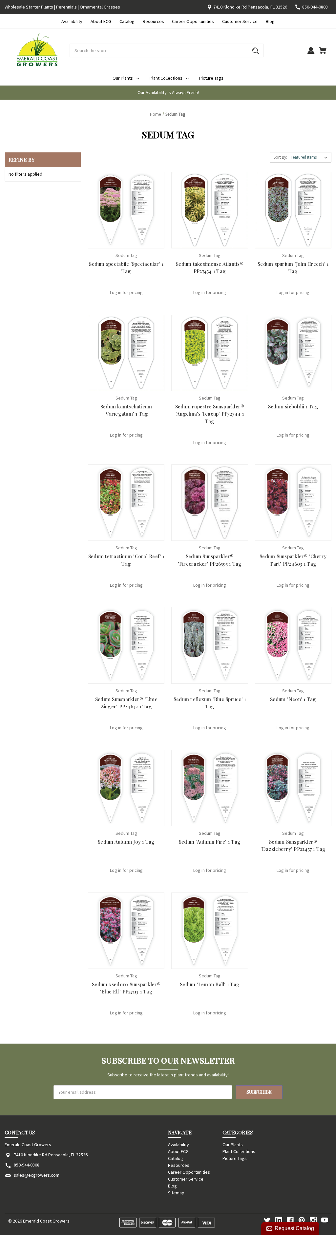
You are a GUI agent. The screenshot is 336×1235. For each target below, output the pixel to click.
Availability (71, 21)
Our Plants (123, 78)
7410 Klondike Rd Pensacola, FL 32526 (250, 7)
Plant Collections (166, 78)
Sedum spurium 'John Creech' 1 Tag (293, 268)
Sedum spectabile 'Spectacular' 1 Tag (126, 268)
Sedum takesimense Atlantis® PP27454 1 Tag (209, 268)
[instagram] (313, 1220)
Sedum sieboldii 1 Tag (293, 406)
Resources (153, 21)
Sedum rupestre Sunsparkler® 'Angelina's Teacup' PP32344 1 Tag (209, 413)
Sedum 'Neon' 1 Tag (293, 699)
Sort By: (280, 157)
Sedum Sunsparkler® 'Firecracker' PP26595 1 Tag (210, 560)
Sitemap (176, 1193)
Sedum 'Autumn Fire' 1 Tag (210, 841)
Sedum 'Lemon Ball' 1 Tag (210, 984)
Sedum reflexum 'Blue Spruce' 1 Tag (210, 703)
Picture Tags (211, 78)
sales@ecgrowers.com (36, 1175)
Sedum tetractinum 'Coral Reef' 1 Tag (126, 560)
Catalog (127, 21)
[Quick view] (117, 242)
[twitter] (267, 1220)
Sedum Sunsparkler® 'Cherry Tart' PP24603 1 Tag (293, 560)
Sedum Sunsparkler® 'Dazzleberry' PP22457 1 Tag (293, 845)
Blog (270, 21)
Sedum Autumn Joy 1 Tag (126, 841)
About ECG (101, 21)
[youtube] (324, 1220)
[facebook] (290, 1220)
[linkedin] (278, 1220)
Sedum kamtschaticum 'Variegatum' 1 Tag (126, 410)
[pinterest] (301, 1220)
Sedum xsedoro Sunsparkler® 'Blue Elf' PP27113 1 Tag (126, 988)
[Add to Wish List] (135, 242)
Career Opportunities (193, 21)
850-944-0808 (315, 7)
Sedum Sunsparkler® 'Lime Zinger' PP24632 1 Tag (126, 703)
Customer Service (240, 21)
